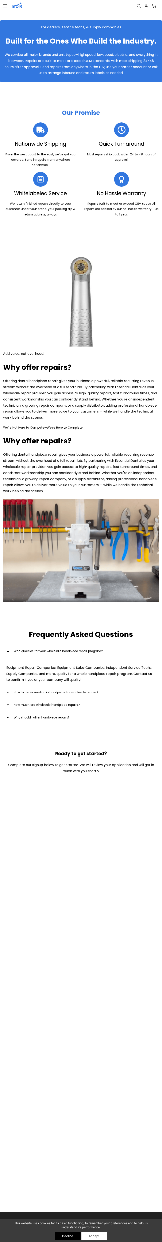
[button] (154, 6)
